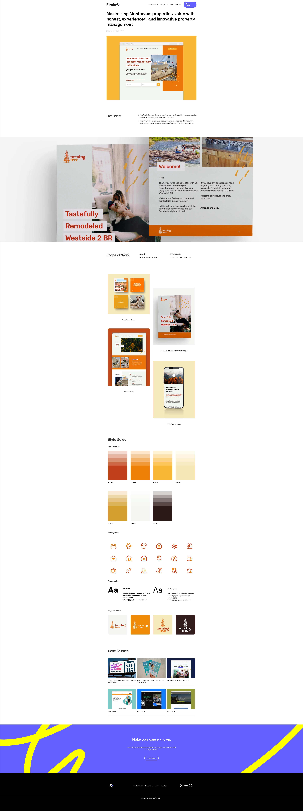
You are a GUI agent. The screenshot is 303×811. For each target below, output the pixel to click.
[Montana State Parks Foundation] (181, 699)
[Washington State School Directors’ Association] (181, 668)
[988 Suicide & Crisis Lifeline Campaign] (122, 668)
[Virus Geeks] (122, 699)
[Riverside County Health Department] (151, 668)
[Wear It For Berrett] (151, 699)
